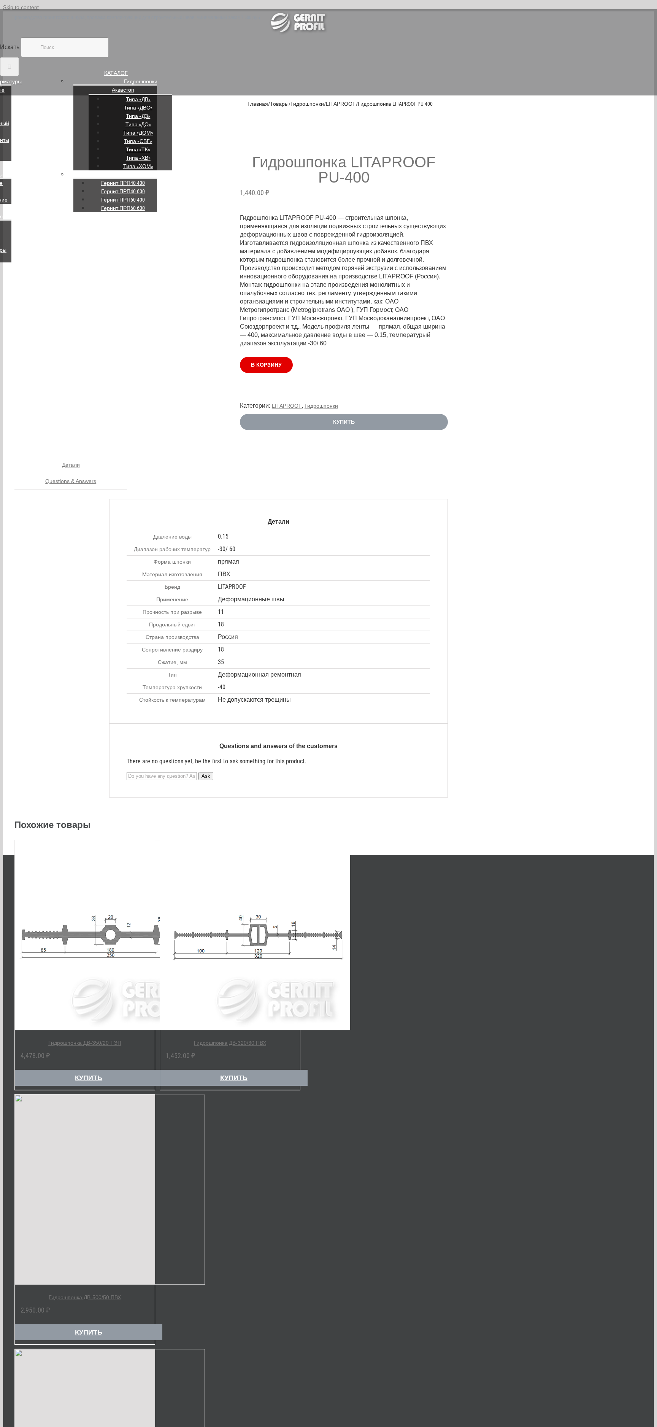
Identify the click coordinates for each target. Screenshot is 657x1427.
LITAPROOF (287, 406)
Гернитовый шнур (141, 175)
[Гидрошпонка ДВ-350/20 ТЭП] (85, 935)
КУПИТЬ (344, 422)
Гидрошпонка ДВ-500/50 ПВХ (85, 1297)
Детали (71, 465)
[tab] (70, 465)
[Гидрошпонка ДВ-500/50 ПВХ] (85, 1190)
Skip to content (21, 7)
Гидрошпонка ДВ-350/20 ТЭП (84, 1043)
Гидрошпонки (140, 81)
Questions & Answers (70, 481)
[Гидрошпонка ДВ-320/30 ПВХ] (230, 935)
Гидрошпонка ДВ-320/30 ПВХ (230, 1043)
